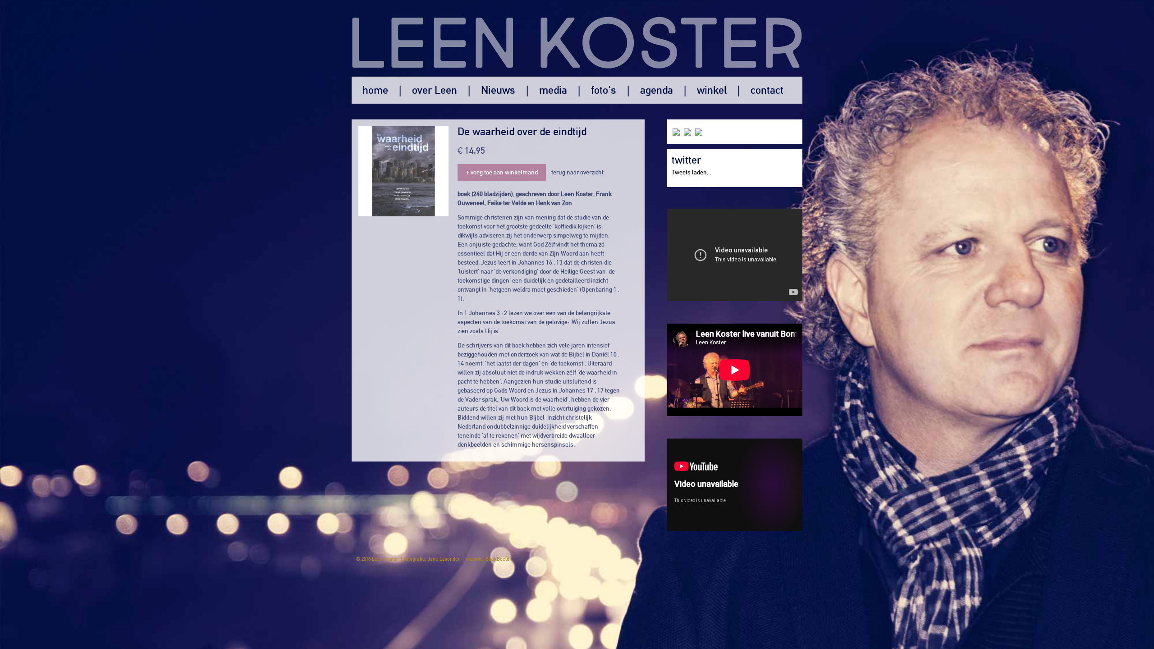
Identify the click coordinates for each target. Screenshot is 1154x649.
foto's (603, 89)
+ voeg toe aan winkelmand (502, 172)
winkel (712, 89)
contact (767, 89)
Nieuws (498, 89)
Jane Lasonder (444, 559)
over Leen (434, 89)
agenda (656, 89)
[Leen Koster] (577, 38)
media (553, 89)
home (375, 89)
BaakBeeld (497, 559)
